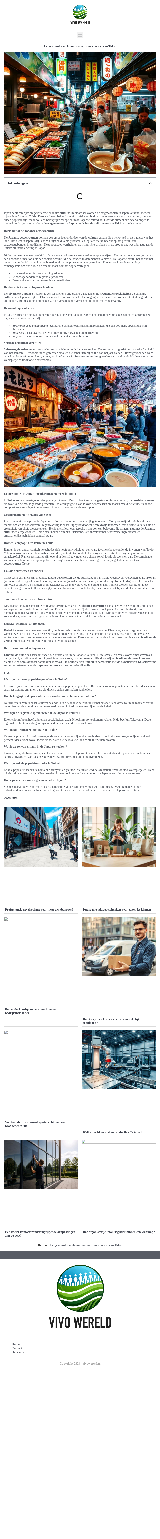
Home (16, 1344)
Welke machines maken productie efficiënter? (113, 1132)
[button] (80, 35)
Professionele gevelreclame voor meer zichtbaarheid (39, 909)
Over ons (18, 1352)
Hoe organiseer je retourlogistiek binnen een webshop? (119, 1232)
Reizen (42, 1245)
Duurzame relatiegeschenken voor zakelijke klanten (117, 909)
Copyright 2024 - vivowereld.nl (80, 1363)
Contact (17, 1348)
